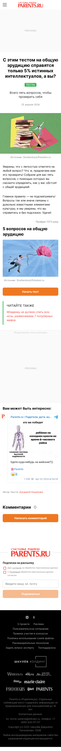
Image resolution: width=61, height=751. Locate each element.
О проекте (23, 624)
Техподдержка (47, 647)
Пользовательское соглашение (30, 628)
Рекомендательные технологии (30, 642)
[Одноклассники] (34, 617)
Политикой (14, 572)
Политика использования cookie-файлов (30, 638)
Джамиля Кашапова (31, 492)
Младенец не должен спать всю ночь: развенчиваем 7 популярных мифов (30, 316)
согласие (17, 568)
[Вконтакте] (27, 617)
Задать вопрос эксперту (20, 647)
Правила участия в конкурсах (30, 633)
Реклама (39, 624)
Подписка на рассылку (18, 562)
